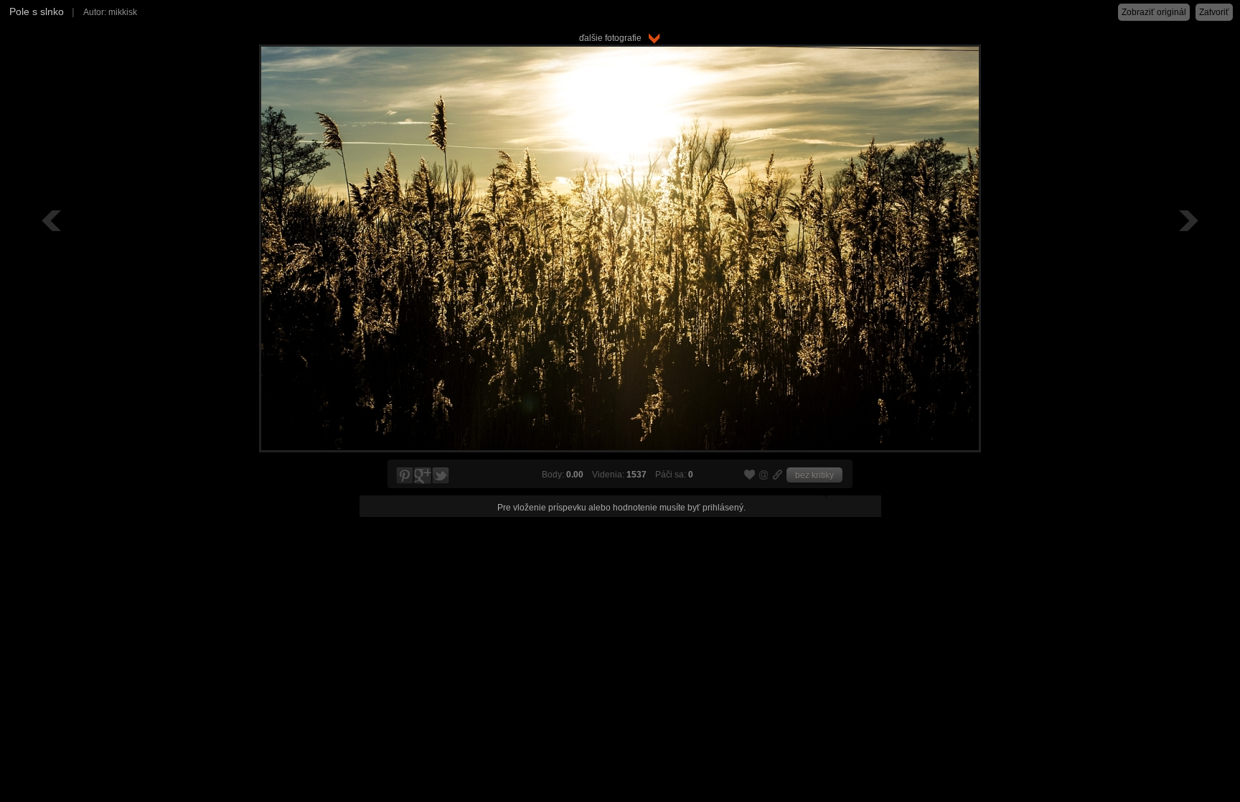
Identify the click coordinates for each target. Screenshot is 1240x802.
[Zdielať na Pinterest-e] (404, 476)
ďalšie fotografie (613, 38)
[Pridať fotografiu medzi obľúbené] (750, 475)
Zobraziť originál (1154, 12)
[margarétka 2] (53, 220)
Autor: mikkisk (110, 12)
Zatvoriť (1214, 12)
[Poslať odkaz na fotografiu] (764, 477)
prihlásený (723, 508)
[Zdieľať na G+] (422, 476)
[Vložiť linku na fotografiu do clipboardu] (777, 475)
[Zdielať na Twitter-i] (441, 476)
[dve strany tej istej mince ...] (1187, 220)
